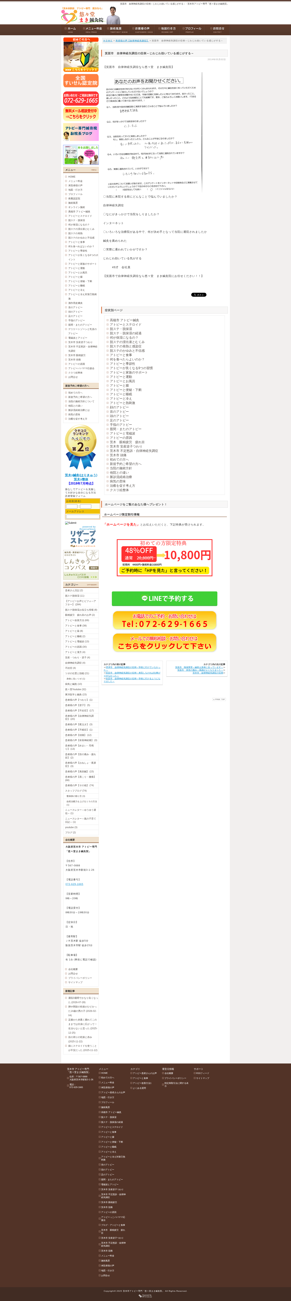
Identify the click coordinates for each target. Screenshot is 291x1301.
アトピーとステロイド (126, 324)
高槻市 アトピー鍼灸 (124, 320)
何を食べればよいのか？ (81, 246)
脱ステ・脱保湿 (121, 329)
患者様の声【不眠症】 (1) (78, 729)
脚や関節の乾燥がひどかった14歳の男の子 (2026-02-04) (82, 1011)
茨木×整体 (81, 479)
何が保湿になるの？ (124, 337)
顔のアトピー (119, 407)
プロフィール (75, 194)
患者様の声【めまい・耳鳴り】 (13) (79, 747)
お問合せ (73, 377)
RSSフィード (202, 1073)
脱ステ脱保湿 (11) (74, 595)
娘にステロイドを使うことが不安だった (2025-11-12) (82, 1048)
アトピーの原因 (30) (76, 646)
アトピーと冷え (121, 398)
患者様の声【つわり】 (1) (78, 699)
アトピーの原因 (121, 437)
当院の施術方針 (121, 468)
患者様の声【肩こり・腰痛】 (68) (80, 778)
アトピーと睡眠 (121, 394)
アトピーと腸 (119, 385)
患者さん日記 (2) (74, 590)
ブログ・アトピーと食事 (113, 1225)
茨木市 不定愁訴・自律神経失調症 (134, 450)
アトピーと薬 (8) (74, 631)
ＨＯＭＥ (108, 40)
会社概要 (73, 969)
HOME (71, 176)
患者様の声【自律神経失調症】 (132, 40)
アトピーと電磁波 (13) (77, 641)
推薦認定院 (74, 198)
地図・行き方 (75, 189)
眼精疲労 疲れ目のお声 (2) (80, 615)
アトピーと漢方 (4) (75, 652)
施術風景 (73, 202)
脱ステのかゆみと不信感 (127, 350)
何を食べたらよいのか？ (127, 359)
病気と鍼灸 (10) (73, 684)
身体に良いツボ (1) (76, 679)
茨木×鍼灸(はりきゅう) (81, 475)
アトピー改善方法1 (142, 1083)
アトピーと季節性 (122, 363)
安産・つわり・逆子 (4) (77, 657)
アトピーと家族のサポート (129, 372)
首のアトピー (119, 411)
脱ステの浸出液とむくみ (127, 342)
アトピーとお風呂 (122, 381)
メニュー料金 (75, 181)
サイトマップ (75, 982)
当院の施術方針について (81, 401)
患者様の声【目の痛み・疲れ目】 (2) (80, 756)
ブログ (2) (70, 832)
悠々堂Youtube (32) (75, 689)
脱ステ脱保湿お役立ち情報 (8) (81, 609)
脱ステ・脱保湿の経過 (126, 333)
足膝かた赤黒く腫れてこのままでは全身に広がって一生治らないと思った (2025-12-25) (82, 1026)
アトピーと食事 (121, 355)
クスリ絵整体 (119, 490)
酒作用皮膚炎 (75, 303)
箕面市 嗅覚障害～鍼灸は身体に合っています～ (199, 667)
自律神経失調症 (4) (75, 662)
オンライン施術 (76, 207)
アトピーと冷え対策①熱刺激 (82, 296)
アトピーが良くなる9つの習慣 (131, 368)
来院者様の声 (75, 185)
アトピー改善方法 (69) (77, 620)
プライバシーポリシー (80, 978)
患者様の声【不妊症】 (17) (79, 710)
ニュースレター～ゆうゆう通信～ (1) (80, 812)
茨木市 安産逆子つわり (126, 446)
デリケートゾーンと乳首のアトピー (82, 331)
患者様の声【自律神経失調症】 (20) (79, 718)
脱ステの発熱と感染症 (126, 346)
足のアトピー (119, 420)
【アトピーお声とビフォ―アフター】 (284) (80, 603)
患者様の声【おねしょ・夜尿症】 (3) (80, 764)
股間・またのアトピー (126, 429)
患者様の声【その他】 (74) (79, 785)
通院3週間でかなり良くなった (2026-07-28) (83, 1000)
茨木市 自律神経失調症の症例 (208, 673)
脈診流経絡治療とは (79, 410)
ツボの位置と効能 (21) (77, 673)
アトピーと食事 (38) (76, 625)
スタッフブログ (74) (76, 790)
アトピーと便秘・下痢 (126, 390)
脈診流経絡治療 (121, 477)
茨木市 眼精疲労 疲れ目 (113, 1231)
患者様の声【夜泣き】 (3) (78, 724)
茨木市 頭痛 (118, 455)
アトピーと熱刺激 (122, 403)
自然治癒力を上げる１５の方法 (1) (82, 803)
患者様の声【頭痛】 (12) (78, 735)
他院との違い (119, 472)
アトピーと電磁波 (122, 433)
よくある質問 (139, 1088)
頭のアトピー (119, 416)
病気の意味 (118, 481)
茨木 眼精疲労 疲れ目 (127, 442)
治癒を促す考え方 (122, 485)
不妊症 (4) (70, 668)
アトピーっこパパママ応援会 (113, 1218)
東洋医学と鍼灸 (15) (76, 694)
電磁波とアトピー (77, 337)
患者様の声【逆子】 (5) (77, 705)
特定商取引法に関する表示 (176, 1084)
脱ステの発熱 (75, 233)
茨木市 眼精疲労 (77, 355)
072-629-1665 (74, 884)
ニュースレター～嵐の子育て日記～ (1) (80, 820)
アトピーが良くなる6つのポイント (83, 257)
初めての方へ (119, 459)
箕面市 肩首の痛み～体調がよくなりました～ (200, 670)
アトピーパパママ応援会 (81, 368)
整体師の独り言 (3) (76, 796)
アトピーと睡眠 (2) (75, 636)
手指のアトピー (121, 424)
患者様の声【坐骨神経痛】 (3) (81, 740)
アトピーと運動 (121, 376)
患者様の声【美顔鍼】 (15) (79, 771)
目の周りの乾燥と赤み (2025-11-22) (80, 1039)
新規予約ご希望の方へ (126, 464)
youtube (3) (71, 827)
